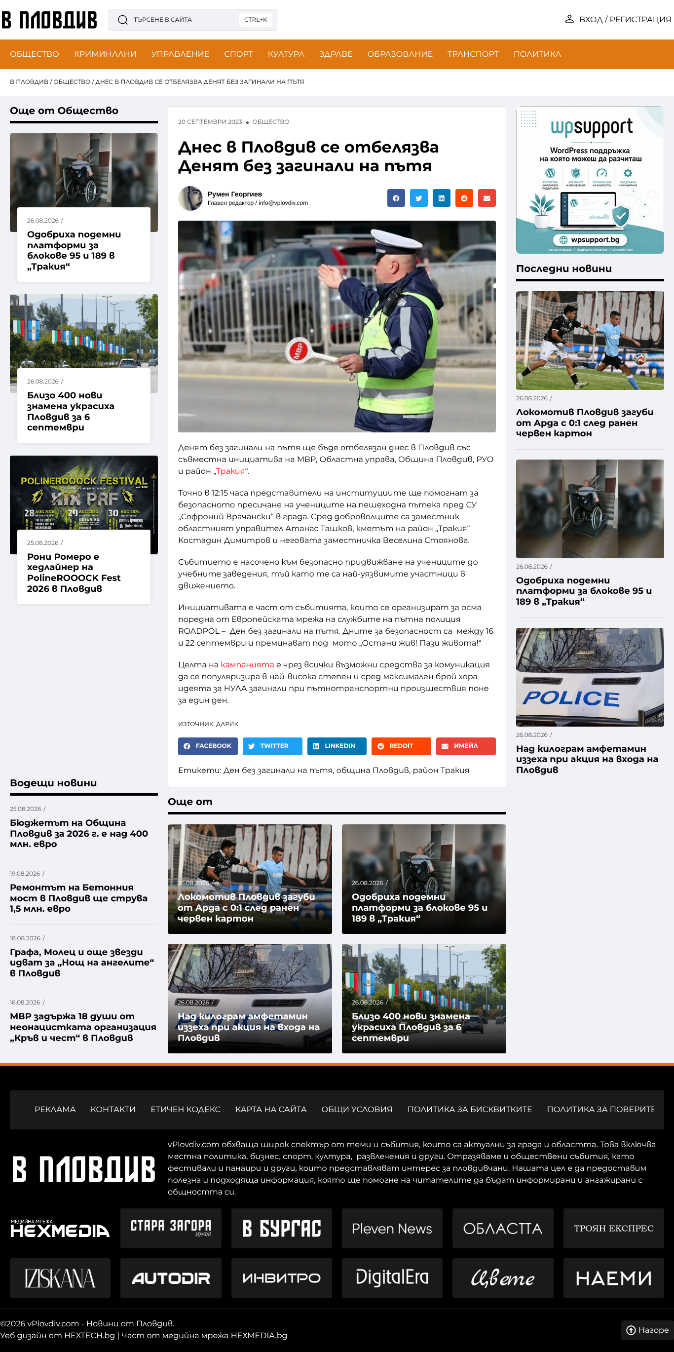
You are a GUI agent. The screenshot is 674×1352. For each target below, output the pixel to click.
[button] (396, 198)
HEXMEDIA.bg (259, 1336)
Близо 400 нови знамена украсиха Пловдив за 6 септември (70, 411)
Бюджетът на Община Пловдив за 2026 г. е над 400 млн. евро (79, 833)
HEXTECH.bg (89, 1336)
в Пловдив (29, 82)
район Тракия (441, 770)
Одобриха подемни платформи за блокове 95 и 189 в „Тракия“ (74, 250)
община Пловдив (373, 770)
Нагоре (653, 1330)
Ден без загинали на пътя (278, 770)
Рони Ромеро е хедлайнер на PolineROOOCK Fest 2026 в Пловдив (74, 572)
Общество (71, 82)
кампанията (247, 665)
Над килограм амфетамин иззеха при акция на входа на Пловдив (249, 1027)
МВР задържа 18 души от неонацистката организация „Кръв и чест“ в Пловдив (83, 1027)
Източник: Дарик (208, 724)
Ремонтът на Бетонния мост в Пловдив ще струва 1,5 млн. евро (79, 898)
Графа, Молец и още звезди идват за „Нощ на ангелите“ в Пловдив (82, 963)
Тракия (230, 471)
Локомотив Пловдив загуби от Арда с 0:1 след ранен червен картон (246, 907)
